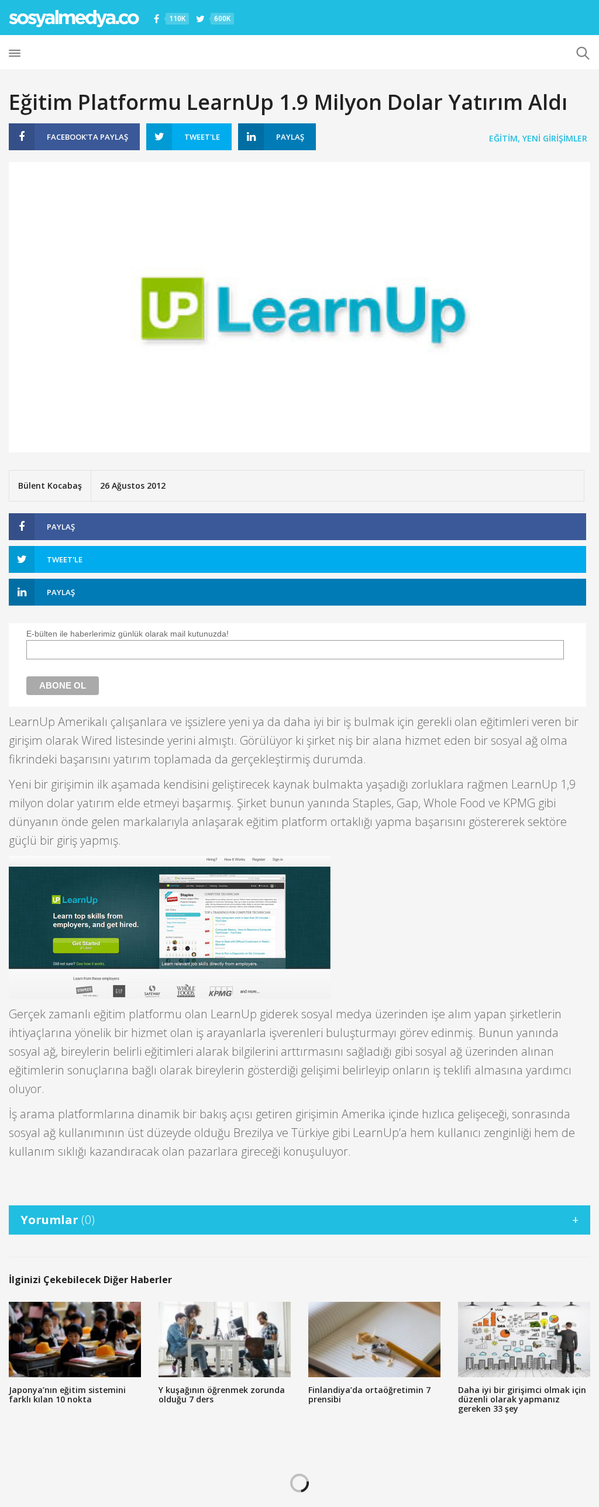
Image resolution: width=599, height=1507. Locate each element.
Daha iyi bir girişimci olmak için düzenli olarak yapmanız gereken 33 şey (522, 1399)
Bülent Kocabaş (50, 485)
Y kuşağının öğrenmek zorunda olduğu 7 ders (222, 1394)
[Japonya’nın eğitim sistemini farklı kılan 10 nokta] (75, 1339)
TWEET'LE (202, 137)
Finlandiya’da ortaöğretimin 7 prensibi (369, 1394)
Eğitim (503, 138)
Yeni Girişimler (554, 138)
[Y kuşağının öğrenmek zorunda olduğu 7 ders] (225, 1339)
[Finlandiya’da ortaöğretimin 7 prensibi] (374, 1339)
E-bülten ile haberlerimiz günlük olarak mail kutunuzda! (127, 633)
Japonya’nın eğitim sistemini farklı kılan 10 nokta (67, 1394)
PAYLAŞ (87, 137)
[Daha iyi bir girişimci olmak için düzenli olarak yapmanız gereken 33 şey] (524, 1339)
